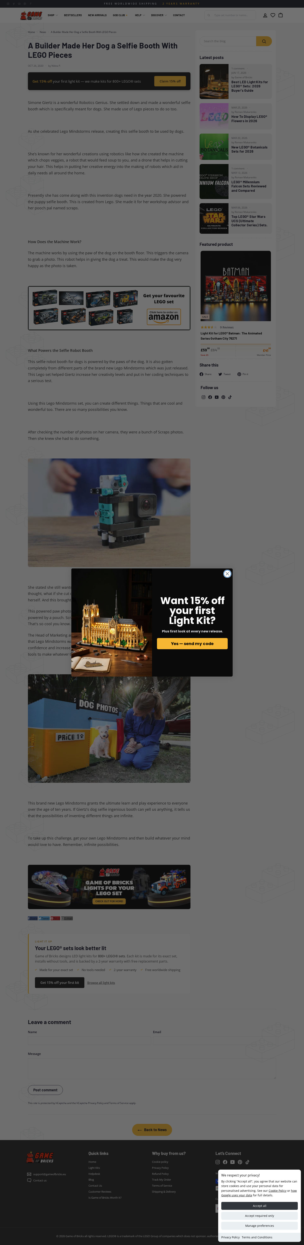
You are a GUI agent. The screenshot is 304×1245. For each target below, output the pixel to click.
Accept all (259, 1206)
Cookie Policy (277, 1191)
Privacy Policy (230, 1237)
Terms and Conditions (257, 1237)
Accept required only (259, 1216)
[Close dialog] (227, 573)
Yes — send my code (192, 644)
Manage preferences (259, 1226)
